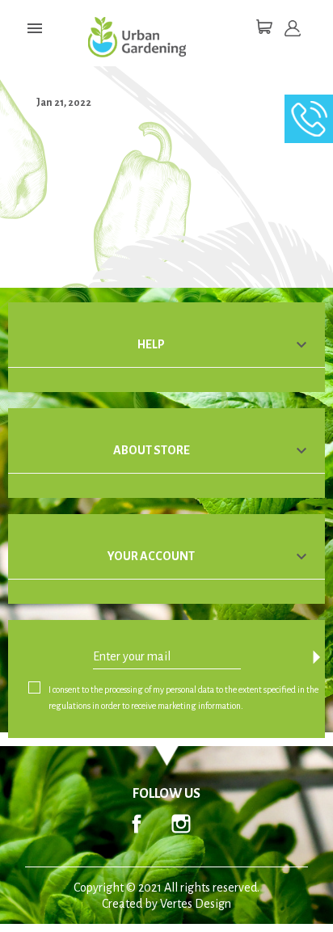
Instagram (181, 824)
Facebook (137, 824)
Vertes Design (195, 903)
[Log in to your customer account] (293, 28)
